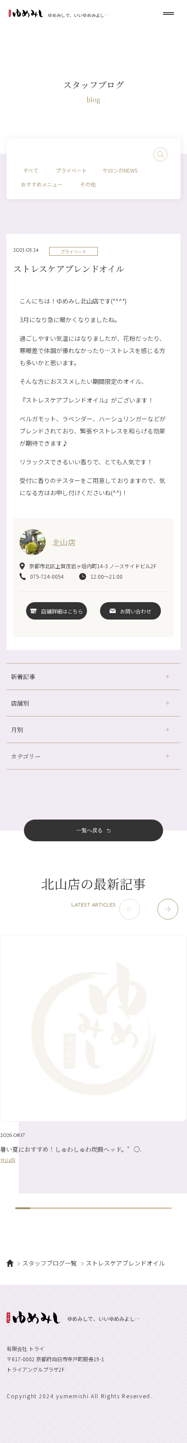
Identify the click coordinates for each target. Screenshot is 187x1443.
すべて (30, 170)
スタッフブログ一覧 (49, 1263)
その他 (88, 184)
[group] (93, 1049)
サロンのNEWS (120, 170)
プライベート (71, 170)
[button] (167, 909)
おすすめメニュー (42, 184)
